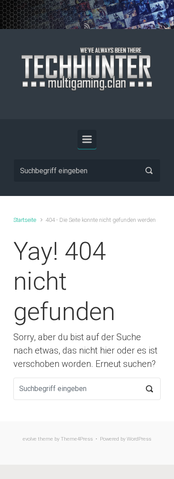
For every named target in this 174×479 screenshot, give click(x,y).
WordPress (139, 439)
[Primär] (87, 139)
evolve (30, 439)
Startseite (24, 220)
